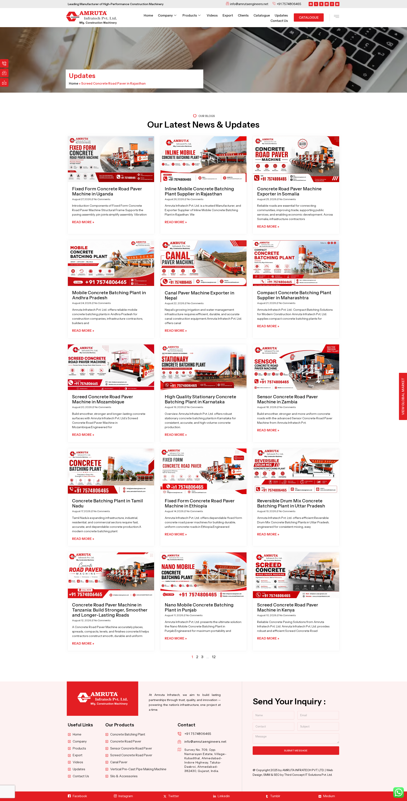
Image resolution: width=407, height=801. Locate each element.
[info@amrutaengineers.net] (179, 741)
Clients (243, 15)
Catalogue (262, 15)
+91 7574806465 (197, 734)
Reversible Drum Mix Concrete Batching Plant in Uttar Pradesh (291, 503)
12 (214, 657)
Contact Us (279, 21)
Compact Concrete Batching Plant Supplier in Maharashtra (294, 295)
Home (148, 15)
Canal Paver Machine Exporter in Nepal (199, 295)
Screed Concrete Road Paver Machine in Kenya (287, 607)
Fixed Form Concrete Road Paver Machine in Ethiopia (200, 503)
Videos (212, 15)
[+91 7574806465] (179, 734)
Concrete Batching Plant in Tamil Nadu (107, 503)
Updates (281, 15)
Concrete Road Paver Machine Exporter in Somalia (289, 191)
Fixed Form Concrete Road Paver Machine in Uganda (107, 191)
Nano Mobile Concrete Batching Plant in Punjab (199, 607)
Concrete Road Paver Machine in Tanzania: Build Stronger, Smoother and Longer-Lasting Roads (110, 610)
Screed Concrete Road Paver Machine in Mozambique (102, 399)
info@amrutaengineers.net (205, 742)
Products (190, 15)
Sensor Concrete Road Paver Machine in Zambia (287, 399)
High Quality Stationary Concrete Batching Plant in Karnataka (200, 399)
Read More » (83, 222)
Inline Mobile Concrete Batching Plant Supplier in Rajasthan (199, 191)
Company (165, 15)
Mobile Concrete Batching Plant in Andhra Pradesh (109, 295)
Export (228, 15)
